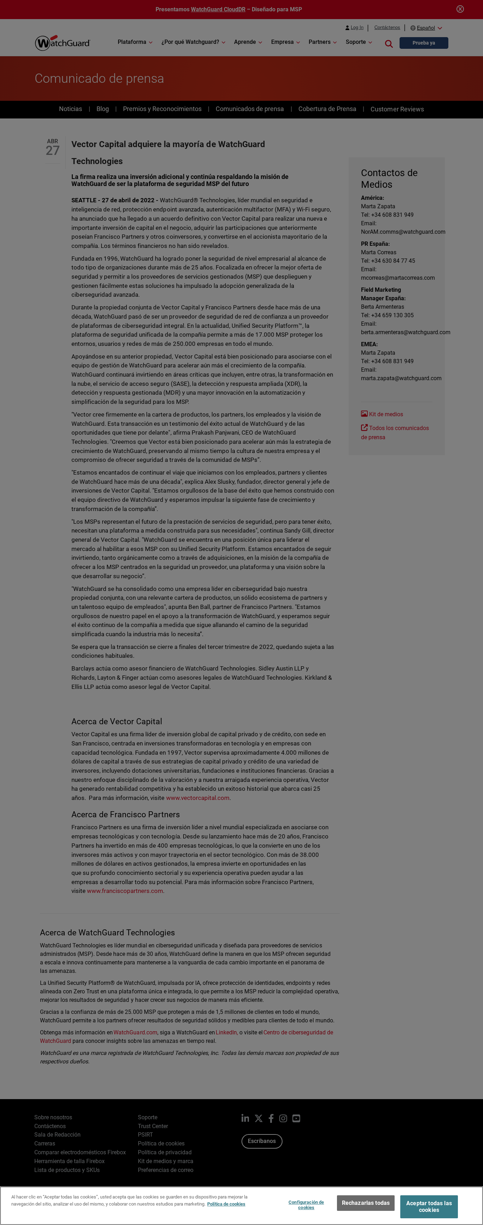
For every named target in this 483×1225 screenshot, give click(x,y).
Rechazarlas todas (366, 1203)
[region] (241, 1205)
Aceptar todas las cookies (429, 1206)
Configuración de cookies (306, 1205)
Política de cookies (226, 1203)
